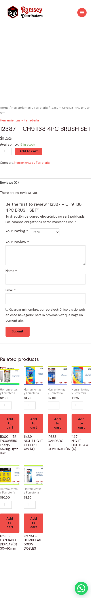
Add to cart (28, 151)
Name (11, 271)
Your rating (17, 231)
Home (4, 108)
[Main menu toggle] (82, 12)
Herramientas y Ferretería (29, 108)
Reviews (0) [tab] (9, 183)
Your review (17, 242)
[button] (81, 588)
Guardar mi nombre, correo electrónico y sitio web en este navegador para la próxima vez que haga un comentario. (45, 315)
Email (11, 290)
